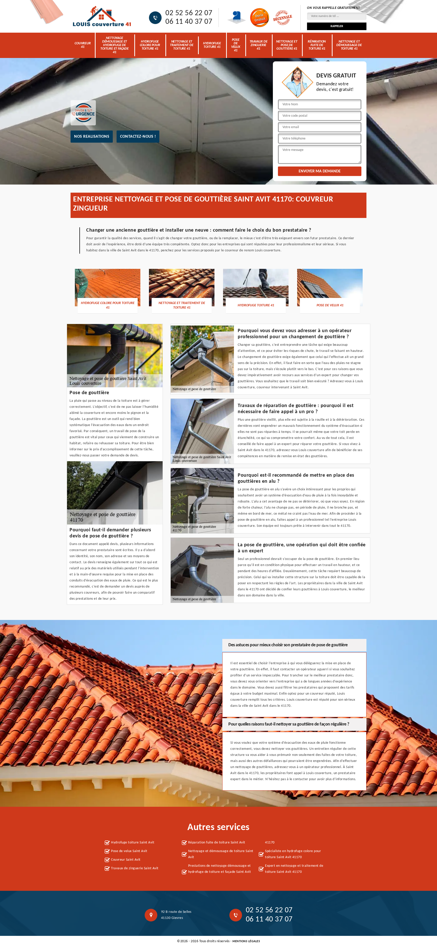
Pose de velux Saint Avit (129, 851)
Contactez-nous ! (138, 136)
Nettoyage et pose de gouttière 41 (286, 45)
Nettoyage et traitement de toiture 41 (181, 45)
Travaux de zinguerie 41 (259, 45)
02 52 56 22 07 (188, 13)
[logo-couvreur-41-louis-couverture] (102, 16)
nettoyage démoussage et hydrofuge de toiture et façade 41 (114, 45)
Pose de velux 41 (235, 45)
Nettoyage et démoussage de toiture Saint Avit (220, 854)
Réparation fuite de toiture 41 (317, 45)
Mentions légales (246, 941)
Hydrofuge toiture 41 (212, 45)
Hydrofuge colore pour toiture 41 (150, 45)
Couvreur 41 (83, 45)
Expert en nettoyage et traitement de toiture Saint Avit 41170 (294, 869)
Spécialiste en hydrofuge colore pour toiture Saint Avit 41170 (293, 854)
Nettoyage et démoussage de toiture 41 (349, 45)
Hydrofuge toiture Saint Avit (132, 842)
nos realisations (91, 136)
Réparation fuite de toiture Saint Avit (216, 842)
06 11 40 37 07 (188, 22)
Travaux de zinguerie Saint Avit (135, 868)
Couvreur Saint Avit (126, 860)
